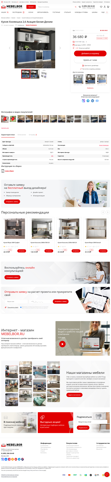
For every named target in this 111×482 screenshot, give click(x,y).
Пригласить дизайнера (91, 65)
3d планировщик (71, 449)
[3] (103, 30)
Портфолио (44, 449)
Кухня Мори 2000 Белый (93, 242)
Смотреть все (5, 128)
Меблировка (33, 2)
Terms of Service (39, 470)
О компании (44, 445)
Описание (22, 135)
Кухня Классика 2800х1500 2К (40, 242)
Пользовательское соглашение (9, 476)
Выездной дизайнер (43, 2)
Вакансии (99, 449)
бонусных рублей (82, 48)
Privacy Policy (29, 470)
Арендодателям (101, 447)
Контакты (43, 453)
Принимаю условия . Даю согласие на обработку (35, 307)
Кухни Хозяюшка (31, 25)
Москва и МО (7, 2)
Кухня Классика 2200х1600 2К (67, 242)
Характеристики (8, 135)
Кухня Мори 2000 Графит (11, 242)
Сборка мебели (77, 2)
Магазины (15, 2)
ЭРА (52, 156)
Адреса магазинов (74, 395)
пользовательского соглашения (40, 306)
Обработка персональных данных (10, 474)
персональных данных (42, 308)
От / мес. (80, 42)
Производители (46, 447)
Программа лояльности (73, 447)
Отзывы (33, 135)
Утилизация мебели (72, 445)
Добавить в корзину (90, 53)
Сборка (68, 454)
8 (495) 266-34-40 (88, 6)
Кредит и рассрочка (87, 2)
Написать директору (72, 458)
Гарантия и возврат (98, 2)
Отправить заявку (12, 202)
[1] (100, 30)
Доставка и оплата (24, 2)
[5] (107, 30)
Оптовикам (107, 2)
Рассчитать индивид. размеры (91, 69)
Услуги (43, 451)
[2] (102, 30)
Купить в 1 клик (90, 60)
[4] (105, 30)
